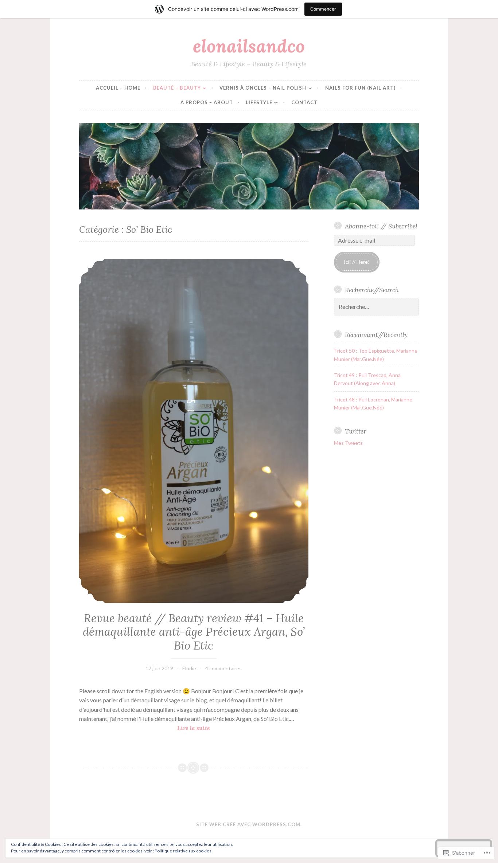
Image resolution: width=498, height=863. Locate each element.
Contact (304, 102)
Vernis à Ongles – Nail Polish (262, 88)
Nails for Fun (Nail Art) (360, 88)
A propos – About (206, 102)
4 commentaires (223, 668)
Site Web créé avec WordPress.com (248, 824)
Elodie (189, 668)
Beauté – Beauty (177, 88)
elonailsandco (249, 46)
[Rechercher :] (376, 307)
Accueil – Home (118, 88)
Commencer (323, 9)
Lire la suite (144, 728)
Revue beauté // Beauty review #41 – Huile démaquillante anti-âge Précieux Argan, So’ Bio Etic (194, 632)
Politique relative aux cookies (183, 851)
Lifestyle (259, 102)
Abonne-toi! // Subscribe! (381, 226)
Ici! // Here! (357, 262)
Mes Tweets (348, 443)
